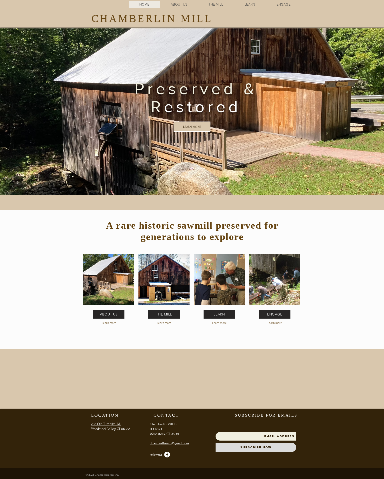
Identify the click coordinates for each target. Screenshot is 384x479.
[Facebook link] (167, 454)
